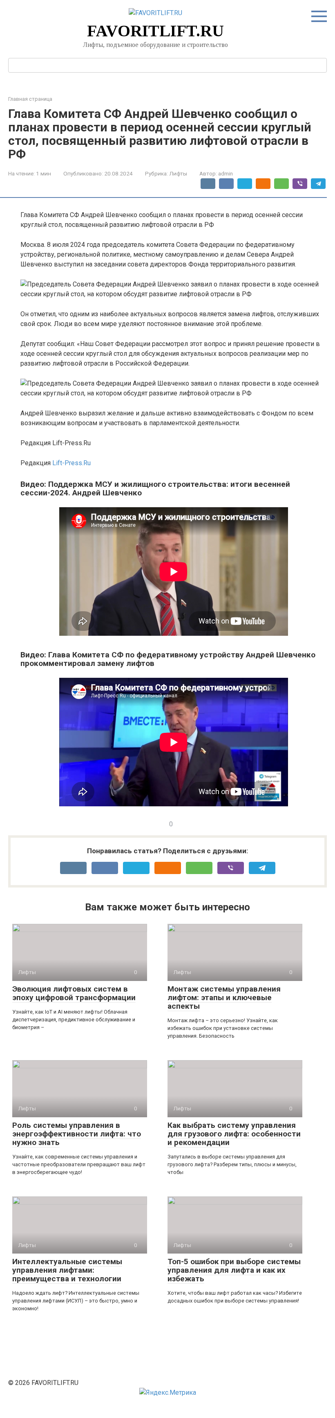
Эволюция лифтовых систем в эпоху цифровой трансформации (74, 993)
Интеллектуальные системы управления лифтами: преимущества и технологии (67, 1270)
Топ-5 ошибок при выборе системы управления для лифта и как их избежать (234, 1270)
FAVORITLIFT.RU (155, 31)
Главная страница (30, 99)
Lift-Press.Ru (71, 463)
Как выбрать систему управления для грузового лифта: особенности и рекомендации (234, 1134)
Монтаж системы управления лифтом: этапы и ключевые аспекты (224, 997)
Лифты (178, 173)
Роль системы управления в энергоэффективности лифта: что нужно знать (76, 1134)
